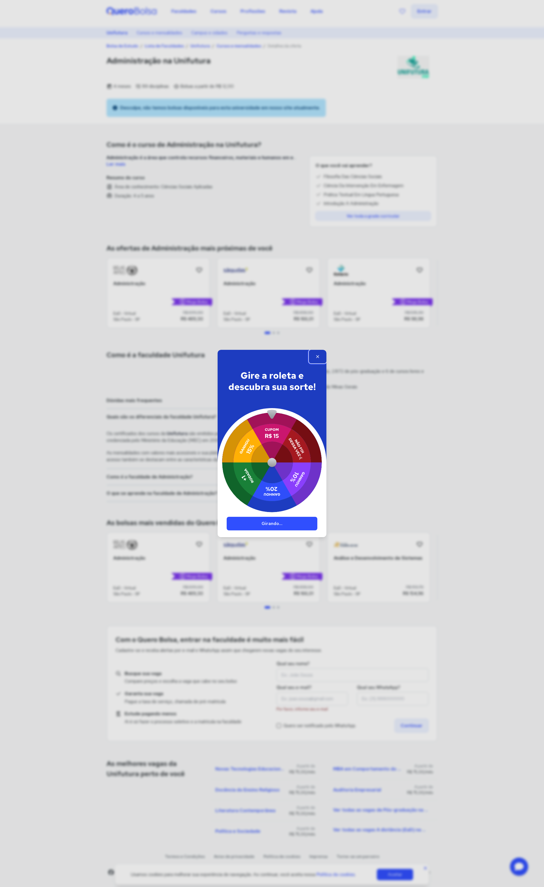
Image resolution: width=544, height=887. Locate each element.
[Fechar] (317, 356)
